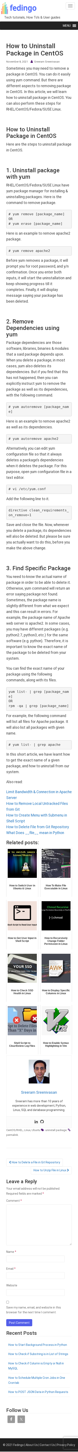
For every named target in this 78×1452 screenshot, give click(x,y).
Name (11, 1251)
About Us (32, 1445)
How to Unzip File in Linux (50, 1170)
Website (11, 1285)
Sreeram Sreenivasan (47, 61)
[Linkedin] (36, 1122)
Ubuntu (36, 1130)
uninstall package (56, 1130)
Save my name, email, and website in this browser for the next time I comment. (33, 1310)
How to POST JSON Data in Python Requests (38, 1392)
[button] (67, 25)
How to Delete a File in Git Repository (35, 1162)
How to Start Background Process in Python (37, 1344)
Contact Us (47, 1445)
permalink (12, 1134)
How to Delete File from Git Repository (37, 827)
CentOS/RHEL (14, 1130)
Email (11, 1268)
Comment (14, 1200)
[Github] (42, 1122)
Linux (27, 1130)
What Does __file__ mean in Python (35, 833)
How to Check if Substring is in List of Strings (38, 1354)
